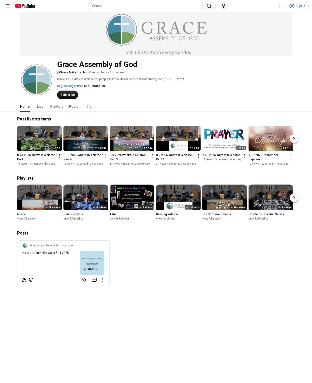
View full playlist (27, 218)
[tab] (25, 107)
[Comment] (94, 280)
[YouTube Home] (25, 6)
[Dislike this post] (31, 280)
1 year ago (66, 245)
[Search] (209, 6)
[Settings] (279, 5)
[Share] (84, 280)
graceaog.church (71, 86)
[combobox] (146, 5)
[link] (63, 264)
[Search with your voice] (223, 6)
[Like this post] (24, 280)
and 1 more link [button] (94, 86)
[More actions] (59, 156)
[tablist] (156, 107)
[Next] (294, 138)
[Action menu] (102, 280)
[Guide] (7, 5)
